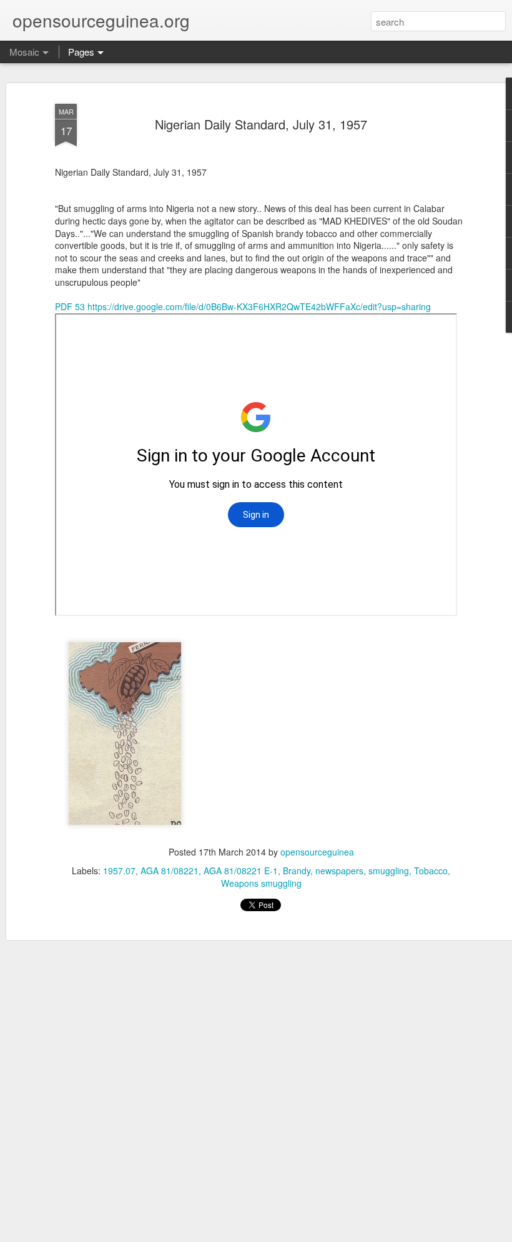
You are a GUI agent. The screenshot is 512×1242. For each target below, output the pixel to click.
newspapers (339, 870)
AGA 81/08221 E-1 (241, 870)
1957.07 (119, 870)
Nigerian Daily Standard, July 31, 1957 (261, 124)
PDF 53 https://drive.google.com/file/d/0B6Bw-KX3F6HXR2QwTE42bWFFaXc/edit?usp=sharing (243, 306)
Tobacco (431, 870)
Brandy (296, 870)
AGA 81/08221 (169, 870)
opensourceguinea (317, 852)
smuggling (388, 870)
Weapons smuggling (261, 883)
